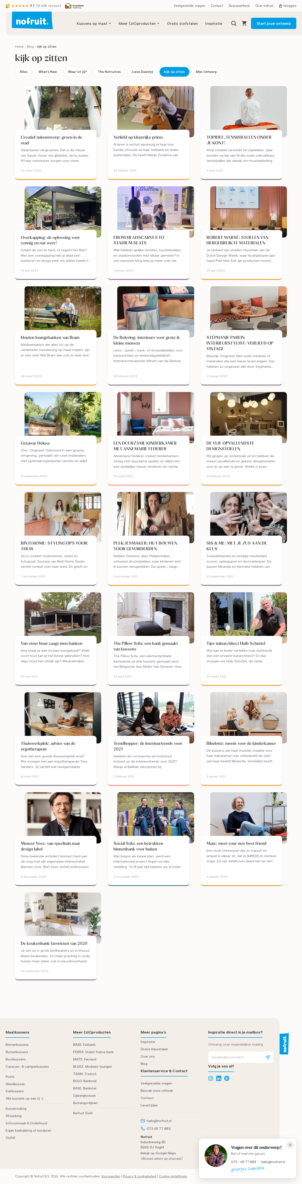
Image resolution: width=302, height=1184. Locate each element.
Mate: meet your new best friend (236, 843)
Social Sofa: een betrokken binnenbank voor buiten (138, 846)
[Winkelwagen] (244, 23)
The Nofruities (109, 72)
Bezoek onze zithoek (157, 1091)
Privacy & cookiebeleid (139, 1176)
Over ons (148, 1057)
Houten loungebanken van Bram (50, 337)
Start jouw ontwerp (274, 23)
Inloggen (290, 6)
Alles (23, 72)
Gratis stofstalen (182, 23)
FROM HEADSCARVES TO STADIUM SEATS (138, 240)
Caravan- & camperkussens (27, 1067)
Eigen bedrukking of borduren (28, 1131)
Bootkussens (16, 1059)
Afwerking (13, 1116)
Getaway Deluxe (36, 443)
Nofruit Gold (82, 1113)
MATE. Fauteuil (84, 1059)
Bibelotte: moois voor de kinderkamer (241, 743)
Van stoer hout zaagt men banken (51, 643)
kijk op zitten (174, 72)
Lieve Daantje (142, 72)
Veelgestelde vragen (189, 6)
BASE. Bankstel (84, 1088)
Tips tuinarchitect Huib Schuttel (235, 643)
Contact (217, 6)
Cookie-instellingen (173, 1176)
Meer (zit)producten (137, 23)
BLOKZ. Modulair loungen (92, 1067)
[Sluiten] (290, 1145)
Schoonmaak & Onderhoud (26, 1123)
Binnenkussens (17, 1045)
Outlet (11, 1138)
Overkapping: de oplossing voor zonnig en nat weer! (50, 240)
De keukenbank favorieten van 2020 (54, 943)
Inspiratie (213, 23)
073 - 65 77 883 (243, 1162)
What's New (47, 72)
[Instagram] (210, 1078)
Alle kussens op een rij (23, 1098)
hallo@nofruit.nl (273, 1162)
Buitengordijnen (85, 1103)
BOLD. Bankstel (84, 1081)
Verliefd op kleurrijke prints (138, 137)
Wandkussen (15, 1084)
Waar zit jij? (77, 72)
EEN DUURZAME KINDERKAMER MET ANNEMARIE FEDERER (145, 445)
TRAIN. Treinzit (84, 1074)
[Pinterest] (226, 1078)
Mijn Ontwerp (206, 72)
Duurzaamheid (239, 6)
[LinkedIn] (218, 1078)
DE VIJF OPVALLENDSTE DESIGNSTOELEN (230, 445)
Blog (30, 46)
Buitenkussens (17, 1052)
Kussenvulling (16, 1109)
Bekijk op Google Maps (158, 1153)
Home (19, 46)
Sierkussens (15, 1091)
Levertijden (149, 1105)
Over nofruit (264, 6)
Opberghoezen (84, 1096)
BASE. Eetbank (84, 1045)
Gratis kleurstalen (154, 1049)
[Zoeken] (234, 23)
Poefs (10, 1077)
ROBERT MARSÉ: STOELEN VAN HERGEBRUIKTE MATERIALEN (237, 240)
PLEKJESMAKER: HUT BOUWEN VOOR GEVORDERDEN (145, 545)
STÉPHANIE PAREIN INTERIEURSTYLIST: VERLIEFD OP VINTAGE (239, 343)
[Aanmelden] (267, 1057)
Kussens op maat (92, 23)
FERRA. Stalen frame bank (93, 1052)
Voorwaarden (110, 1176)
